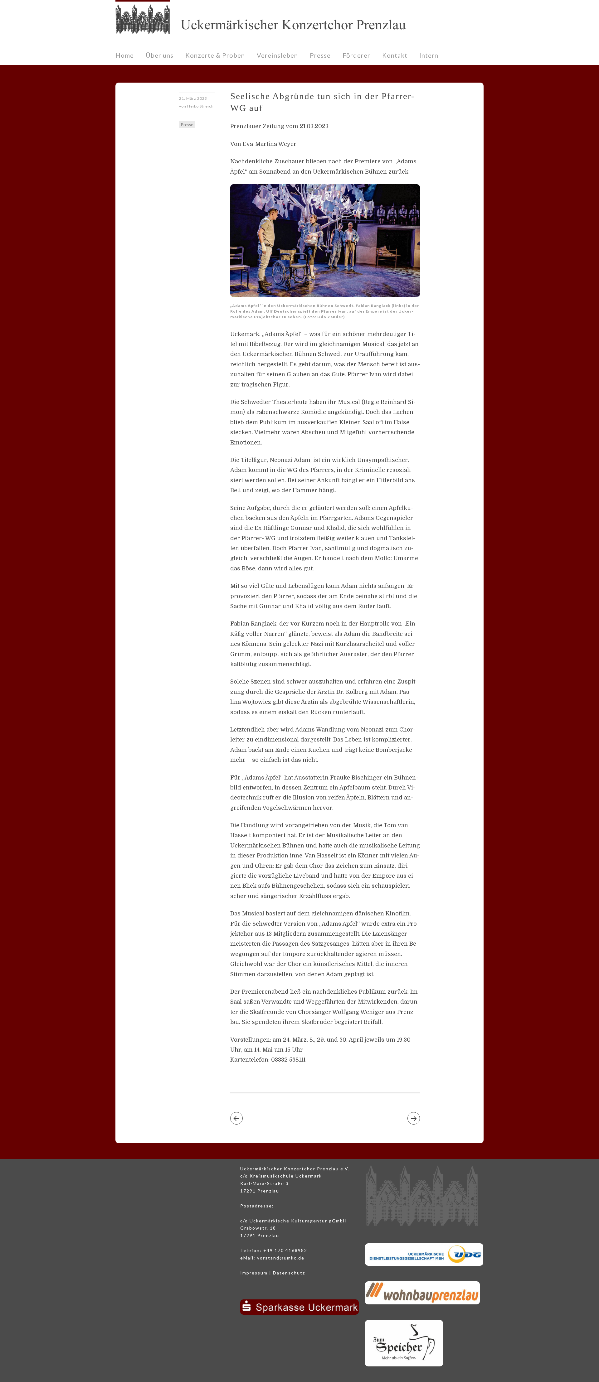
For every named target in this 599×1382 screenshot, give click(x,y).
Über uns (159, 55)
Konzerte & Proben (215, 55)
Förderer (356, 55)
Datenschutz (289, 1272)
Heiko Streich (200, 106)
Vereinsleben (277, 55)
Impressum (254, 1272)
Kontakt (394, 55)
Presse (320, 55)
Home (124, 55)
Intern (428, 55)
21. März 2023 (193, 98)
